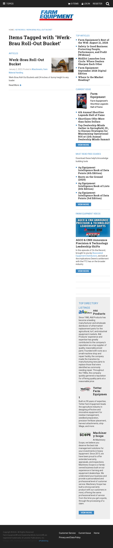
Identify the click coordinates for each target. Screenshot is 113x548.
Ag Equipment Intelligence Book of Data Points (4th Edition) (93, 170)
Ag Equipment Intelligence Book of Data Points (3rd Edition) (93, 195)
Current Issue (85, 533)
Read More (14, 85)
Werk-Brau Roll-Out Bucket (26, 61)
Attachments (37, 69)
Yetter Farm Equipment (93, 392)
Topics (10, 3)
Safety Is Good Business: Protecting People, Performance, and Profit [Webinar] (93, 50)
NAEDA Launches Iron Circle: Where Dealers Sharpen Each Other (91, 61)
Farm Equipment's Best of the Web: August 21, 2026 (93, 41)
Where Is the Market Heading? (90, 78)
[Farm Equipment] (82, 101)
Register (97, 3)
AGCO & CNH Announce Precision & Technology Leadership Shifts (92, 243)
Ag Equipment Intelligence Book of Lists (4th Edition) (93, 186)
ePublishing (43, 541)
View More (83, 145)
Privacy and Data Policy (69, 537)
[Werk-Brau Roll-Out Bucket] (62, 64)
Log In (87, 3)
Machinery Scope (99, 434)
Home (11, 30)
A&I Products (99, 312)
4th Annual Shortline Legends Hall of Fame (91, 114)
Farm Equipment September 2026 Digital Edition (92, 70)
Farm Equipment (97, 95)
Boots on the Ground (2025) (90, 178)
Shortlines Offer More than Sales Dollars (91, 120)
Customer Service (67, 533)
